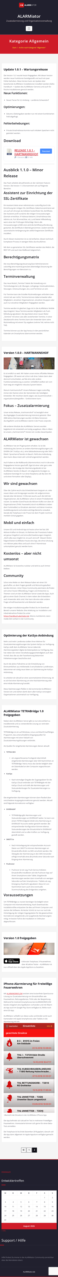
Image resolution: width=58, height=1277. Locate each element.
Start (14, 47)
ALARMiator (29, 16)
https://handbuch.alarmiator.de (16, 616)
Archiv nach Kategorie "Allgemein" (32, 47)
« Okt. (3, 1230)
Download (46, 151)
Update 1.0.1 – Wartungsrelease (26, 69)
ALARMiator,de (29, 1272)
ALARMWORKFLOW (15, 993)
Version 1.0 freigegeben (20, 938)
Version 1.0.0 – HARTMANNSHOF (26, 353)
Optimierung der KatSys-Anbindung (29, 635)
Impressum (6, 1171)
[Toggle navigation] (29, 28)
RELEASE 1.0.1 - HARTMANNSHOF (26, 152)
